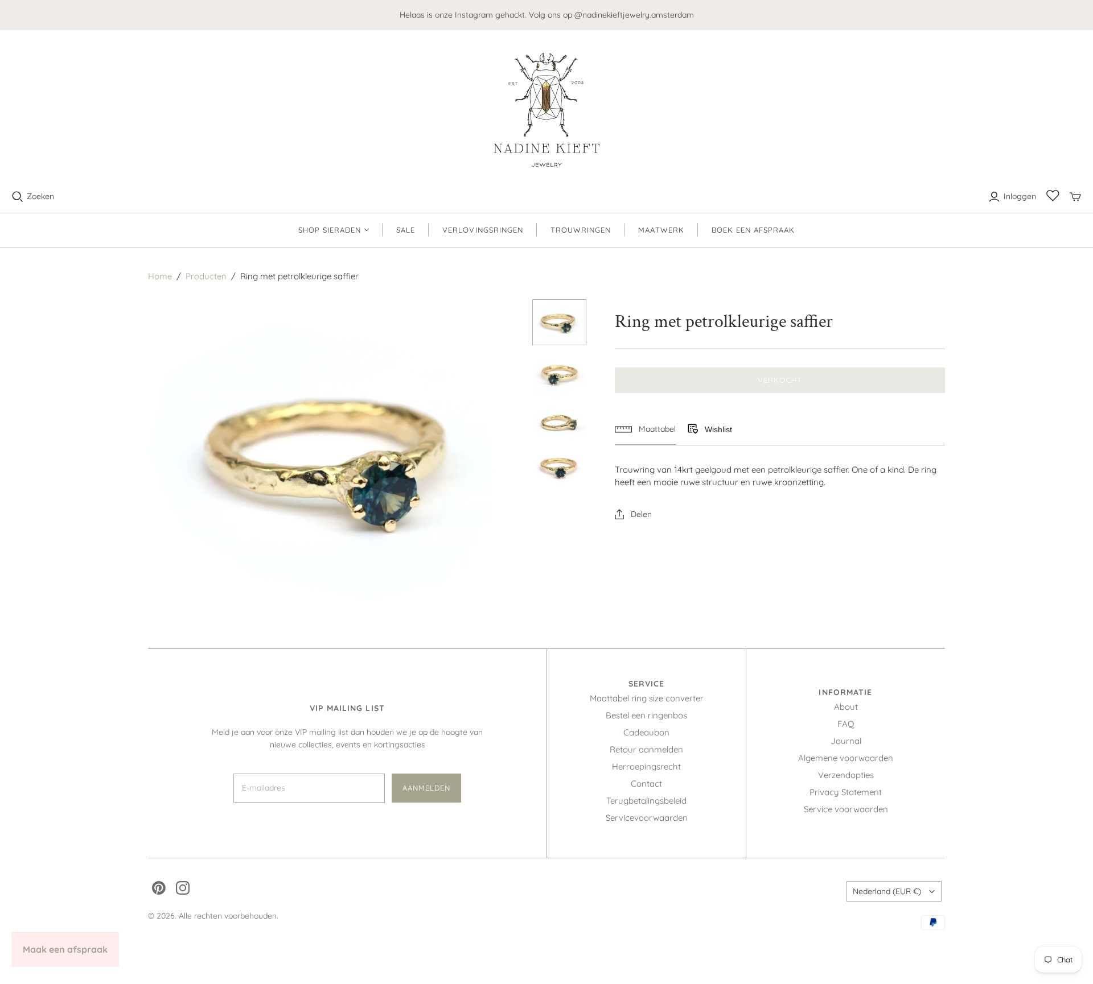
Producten (206, 276)
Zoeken (40, 196)
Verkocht (780, 379)
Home (160, 276)
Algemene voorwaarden (845, 758)
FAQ (845, 723)
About (846, 706)
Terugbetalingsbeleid (646, 800)
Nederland (887, 891)
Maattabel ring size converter (647, 698)
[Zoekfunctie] (17, 196)
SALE (405, 229)
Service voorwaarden (846, 809)
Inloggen (1020, 196)
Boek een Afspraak (753, 229)
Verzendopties (846, 775)
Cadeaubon (646, 732)
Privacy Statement (846, 792)
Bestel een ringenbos (646, 715)
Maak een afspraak (65, 949)
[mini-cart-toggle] (1075, 196)
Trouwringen (580, 229)
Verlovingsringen (482, 229)
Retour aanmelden (646, 749)
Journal (846, 740)
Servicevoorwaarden (647, 817)
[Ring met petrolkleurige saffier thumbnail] (559, 322)
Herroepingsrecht (646, 766)
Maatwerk (661, 229)
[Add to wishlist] (692, 429)
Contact (646, 783)
